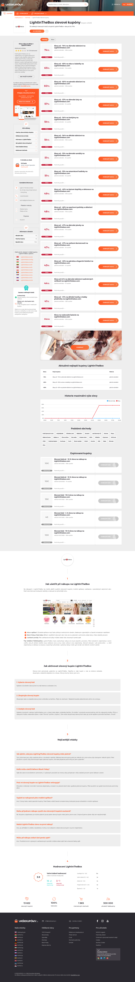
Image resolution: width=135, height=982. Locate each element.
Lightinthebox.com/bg (27, 259)
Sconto (93, 441)
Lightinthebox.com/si (26, 277)
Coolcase (62, 441)
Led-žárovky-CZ (96, 433)
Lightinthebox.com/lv (26, 267)
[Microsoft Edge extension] (104, 958)
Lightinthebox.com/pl (27, 270)
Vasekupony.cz (19, 17)
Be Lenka (73, 437)
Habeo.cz (56, 437)
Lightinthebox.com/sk (27, 280)
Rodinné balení (53, 441)
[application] (81, 410)
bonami (87, 433)
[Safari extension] (101, 958)
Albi (99, 441)
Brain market (77, 441)
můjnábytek (59, 433)
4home (106, 433)
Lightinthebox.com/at (27, 257)
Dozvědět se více (25, 86)
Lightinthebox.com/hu (27, 262)
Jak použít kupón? (26, 76)
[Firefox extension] (107, 958)
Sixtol (86, 441)
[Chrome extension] (98, 958)
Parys (112, 433)
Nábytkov (79, 433)
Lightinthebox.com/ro (27, 272)
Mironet (111, 441)
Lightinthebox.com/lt (26, 264)
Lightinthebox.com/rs (27, 275)
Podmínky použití (59, 57)
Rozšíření (98, 945)
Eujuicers (105, 437)
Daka (104, 441)
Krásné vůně (83, 437)
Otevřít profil (24, 167)
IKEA (90, 437)
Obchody (27, 17)
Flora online (65, 437)
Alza (44, 445)
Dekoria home (47, 437)
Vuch (69, 441)
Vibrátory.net (70, 433)
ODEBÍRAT (79, 347)
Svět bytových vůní (48, 433)
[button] (111, 401)
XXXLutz (113, 437)
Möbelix (97, 437)
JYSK (44, 441)
